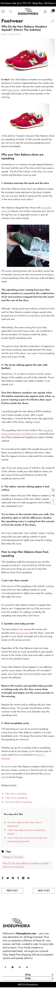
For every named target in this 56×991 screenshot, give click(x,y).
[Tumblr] (18, 877)
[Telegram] (23, 877)
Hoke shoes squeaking (16, 797)
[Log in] (45, 11)
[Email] (28, 877)
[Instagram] (12, 967)
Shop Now (37, 3)
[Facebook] (2, 877)
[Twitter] (8, 877)
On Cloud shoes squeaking (18, 802)
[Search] (10, 11)
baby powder (22, 632)
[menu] (3, 11)
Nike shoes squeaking (15, 793)
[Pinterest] (13, 877)
